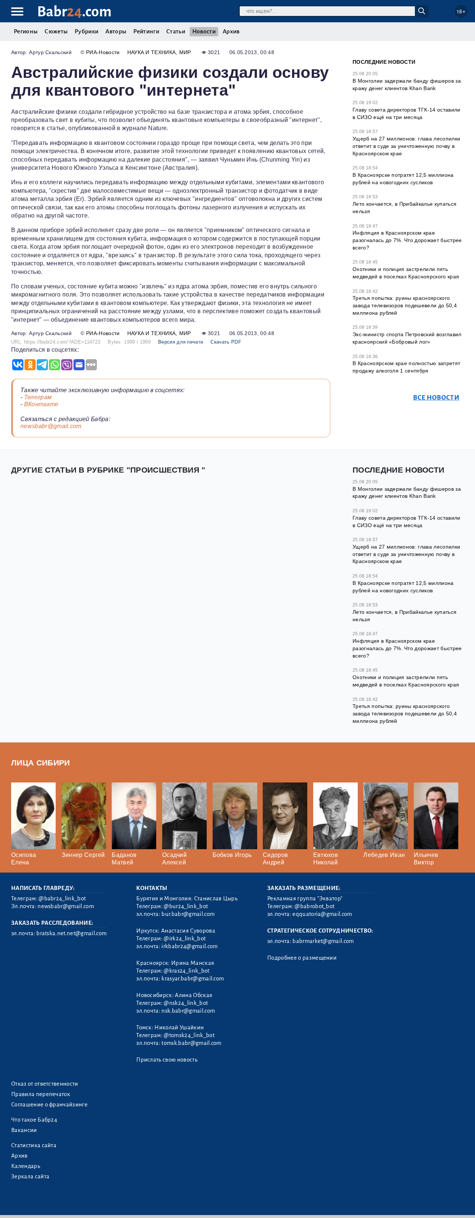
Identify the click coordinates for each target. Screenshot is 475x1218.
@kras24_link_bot (186, 971)
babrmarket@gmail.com (323, 941)
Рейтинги (146, 31)
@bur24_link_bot (186, 906)
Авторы (115, 31)
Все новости (436, 397)
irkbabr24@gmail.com (189, 946)
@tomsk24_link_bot (189, 1035)
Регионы (25, 31)
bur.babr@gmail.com (187, 914)
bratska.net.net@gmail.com (71, 933)
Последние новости (384, 62)
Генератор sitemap (180, 1202)
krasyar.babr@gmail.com (192, 979)
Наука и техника (151, 52)
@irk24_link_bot (185, 938)
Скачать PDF (225, 342)
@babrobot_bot (314, 906)
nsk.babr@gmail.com (188, 1011)
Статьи (175, 31)
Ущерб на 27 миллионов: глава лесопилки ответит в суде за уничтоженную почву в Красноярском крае (406, 146)
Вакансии (24, 1130)
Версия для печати (180, 342)
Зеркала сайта (30, 1176)
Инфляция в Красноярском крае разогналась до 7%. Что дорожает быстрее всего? (407, 240)
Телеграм (38, 397)
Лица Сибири (40, 762)
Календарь (25, 1166)
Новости (204, 31)
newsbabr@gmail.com (51, 426)
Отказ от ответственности (44, 1084)
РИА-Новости (103, 52)
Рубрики (86, 31)
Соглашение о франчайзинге (49, 1105)
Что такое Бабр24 (34, 1120)
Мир (185, 52)
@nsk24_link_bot (186, 1003)
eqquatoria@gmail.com (322, 914)
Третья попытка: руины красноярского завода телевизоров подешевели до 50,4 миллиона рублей (405, 305)
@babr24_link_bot (62, 898)
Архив (231, 31)
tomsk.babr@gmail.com (191, 1043)
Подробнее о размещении (302, 958)
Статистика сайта (33, 1145)
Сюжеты (56, 31)
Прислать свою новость (166, 1060)
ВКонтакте (41, 404)
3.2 (56, 1202)
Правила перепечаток (40, 1094)
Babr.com (74, 11)
